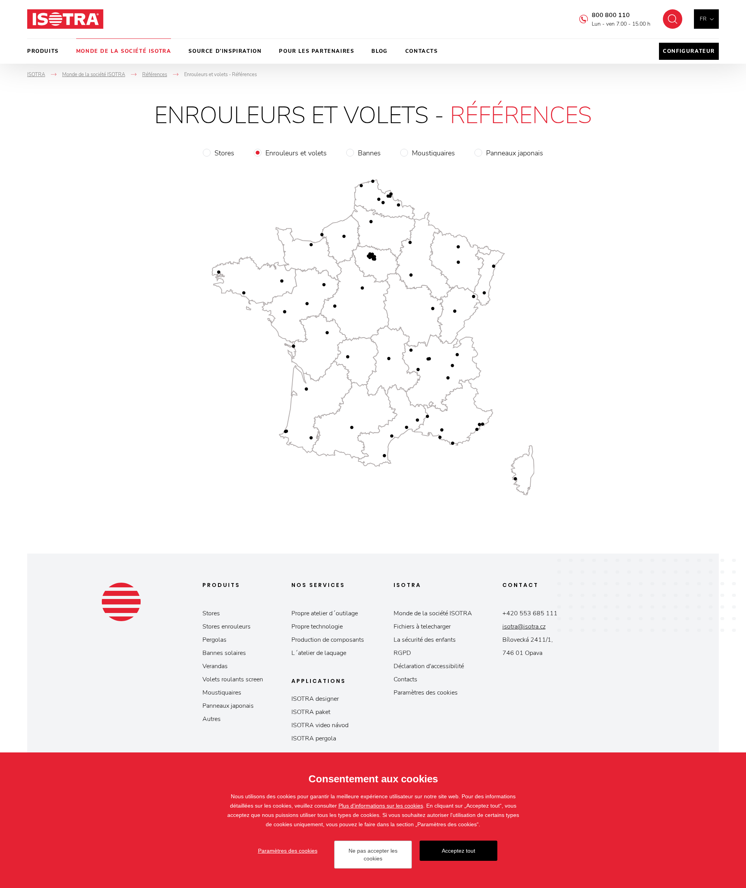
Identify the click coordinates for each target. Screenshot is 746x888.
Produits (43, 51)
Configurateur (689, 51)
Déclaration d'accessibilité (429, 666)
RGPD (402, 653)
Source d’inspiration (224, 51)
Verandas (215, 666)
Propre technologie (317, 626)
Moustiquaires (433, 153)
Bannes (369, 153)
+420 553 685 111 (530, 613)
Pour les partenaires (316, 51)
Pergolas (214, 640)
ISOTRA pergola (313, 738)
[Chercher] (672, 19)
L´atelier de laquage (318, 653)
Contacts (421, 51)
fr (703, 19)
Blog (379, 51)
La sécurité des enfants (425, 640)
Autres (211, 719)
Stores (224, 153)
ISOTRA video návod (320, 725)
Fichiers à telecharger (422, 626)
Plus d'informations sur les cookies (380, 806)
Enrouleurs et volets (296, 153)
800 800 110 (611, 15)
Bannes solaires (224, 653)
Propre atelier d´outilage (324, 613)
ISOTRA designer (315, 699)
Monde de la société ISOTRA (123, 51)
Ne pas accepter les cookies (373, 855)
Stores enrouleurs (226, 626)
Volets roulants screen (232, 679)
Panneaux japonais (514, 153)
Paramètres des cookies (426, 692)
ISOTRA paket (310, 712)
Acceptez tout (458, 851)
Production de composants (327, 640)
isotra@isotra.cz (524, 626)
